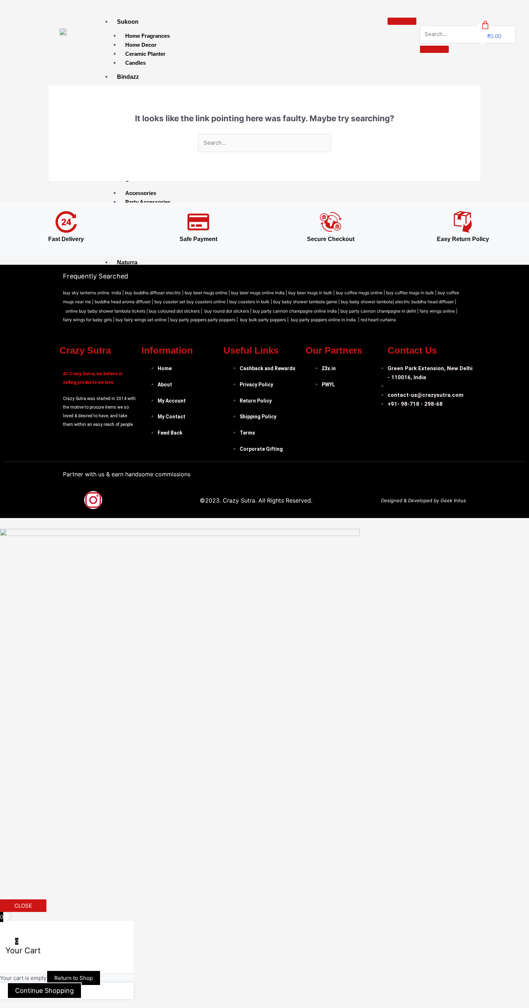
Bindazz (128, 77)
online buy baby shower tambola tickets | (107, 311)
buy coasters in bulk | (251, 301)
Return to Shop (73, 978)
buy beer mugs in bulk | (311, 292)
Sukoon (128, 22)
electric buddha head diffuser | (425, 301)
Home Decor (141, 45)
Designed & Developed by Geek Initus (423, 500)
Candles (135, 63)
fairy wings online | (438, 311)
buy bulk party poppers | (265, 319)
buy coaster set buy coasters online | (191, 301)
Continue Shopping (44, 990)
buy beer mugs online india (258, 292)
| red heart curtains (377, 319)
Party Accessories (148, 202)
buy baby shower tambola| (368, 301)
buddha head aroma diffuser (123, 301)
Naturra (127, 262)
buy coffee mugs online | (360, 292)
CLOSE (23, 905)
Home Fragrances (147, 36)
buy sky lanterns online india (92, 292)
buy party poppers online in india (323, 319)
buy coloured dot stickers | (176, 311)
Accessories (140, 193)
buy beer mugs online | (208, 292)
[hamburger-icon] (402, 21)
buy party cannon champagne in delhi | (380, 311)
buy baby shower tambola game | (307, 301)
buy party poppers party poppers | (204, 319)
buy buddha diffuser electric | (154, 292)
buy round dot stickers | (228, 311)
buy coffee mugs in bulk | (412, 292)
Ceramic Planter (145, 54)
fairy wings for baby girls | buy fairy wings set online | (116, 319)
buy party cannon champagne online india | (296, 311)
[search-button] (434, 49)
